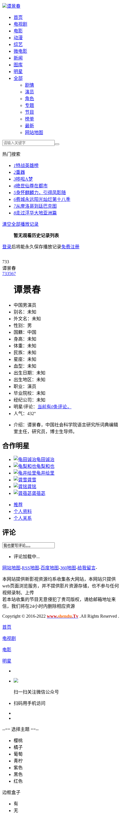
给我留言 (86, 567)
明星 (18, 71)
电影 (18, 30)
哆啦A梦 (23, 179)
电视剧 (20, 24)
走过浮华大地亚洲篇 (35, 212)
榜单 (29, 119)
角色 (29, 98)
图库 (18, 64)
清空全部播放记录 (20, 224)
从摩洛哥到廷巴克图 (35, 206)
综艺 (18, 44)
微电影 (20, 51)
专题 (29, 105)
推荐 (18, 504)
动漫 (18, 37)
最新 (29, 125)
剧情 (29, 85)
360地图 (68, 567)
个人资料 (23, 511)
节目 (29, 112)
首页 (18, 17)
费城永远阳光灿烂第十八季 (42, 199)
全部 (18, 78)
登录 (6, 246)
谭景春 (13, 6)
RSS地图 (30, 567)
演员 (29, 91)
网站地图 (34, 132)
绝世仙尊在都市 (31, 185)
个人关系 (23, 518)
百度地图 (50, 567)
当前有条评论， (54, 406)
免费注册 (70, 246)
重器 (19, 172)
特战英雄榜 (26, 165)
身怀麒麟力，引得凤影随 (40, 192)
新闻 (18, 58)
